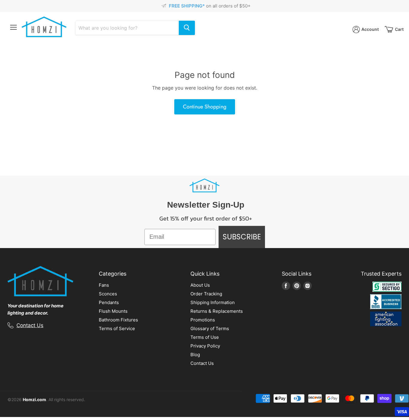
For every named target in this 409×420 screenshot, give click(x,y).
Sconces (108, 294)
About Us (200, 285)
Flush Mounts (113, 311)
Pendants (109, 302)
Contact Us (29, 325)
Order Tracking (206, 294)
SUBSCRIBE (242, 237)
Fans (104, 285)
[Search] (187, 28)
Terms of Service (117, 328)
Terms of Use (204, 337)
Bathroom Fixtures (118, 320)
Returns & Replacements (216, 311)
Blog (195, 354)
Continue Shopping (204, 107)
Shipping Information (212, 302)
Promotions (202, 320)
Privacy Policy (205, 346)
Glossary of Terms (209, 328)
